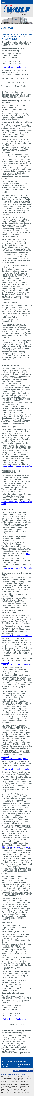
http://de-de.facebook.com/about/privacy (15, 758)
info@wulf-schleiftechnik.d (13, 67)
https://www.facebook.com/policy (15, 769)
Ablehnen (17, 1070)
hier (28, 554)
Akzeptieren (27, 1070)
